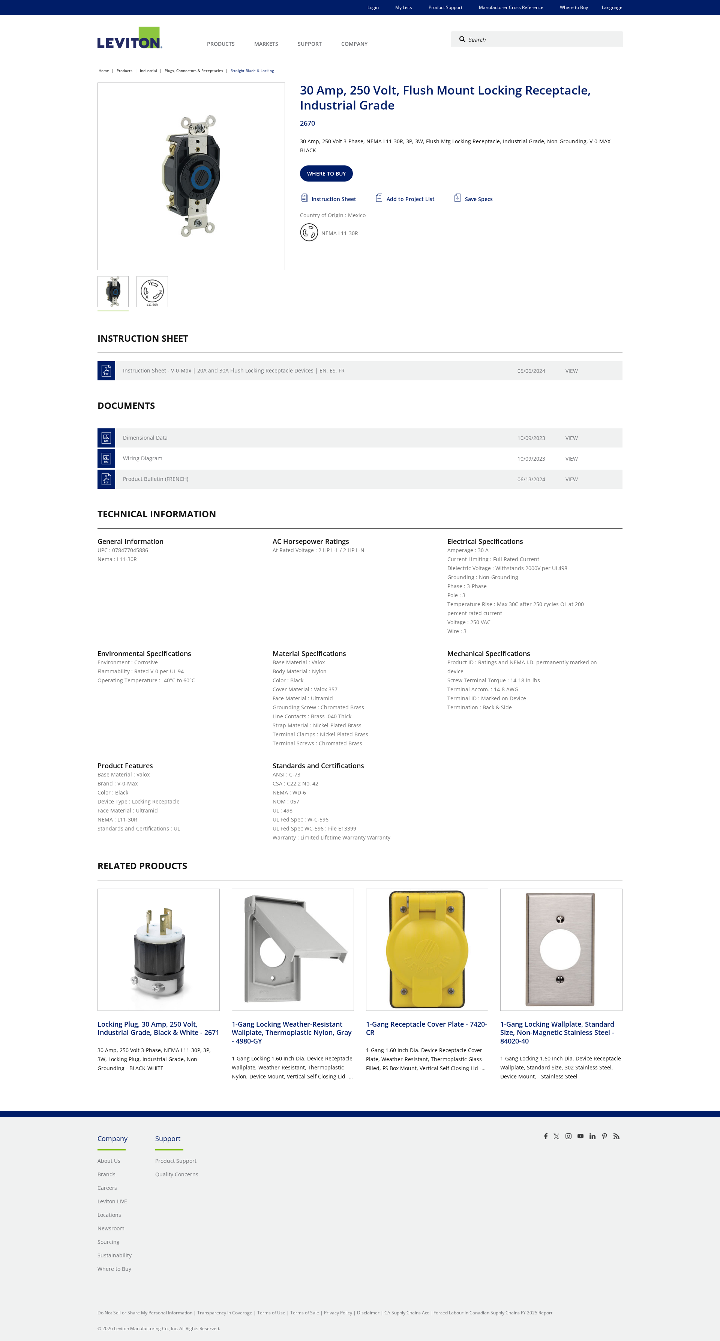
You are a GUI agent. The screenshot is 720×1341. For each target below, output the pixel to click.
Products (124, 70)
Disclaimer (368, 1312)
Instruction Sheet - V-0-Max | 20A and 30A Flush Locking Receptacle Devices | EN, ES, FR (234, 370)
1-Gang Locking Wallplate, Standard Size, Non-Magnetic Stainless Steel (557, 1032)
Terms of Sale (304, 1312)
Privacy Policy (338, 1312)
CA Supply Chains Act (406, 1312)
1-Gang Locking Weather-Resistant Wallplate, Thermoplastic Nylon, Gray (292, 1032)
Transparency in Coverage (224, 1312)
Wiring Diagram (142, 458)
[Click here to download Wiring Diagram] (106, 458)
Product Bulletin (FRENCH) (155, 478)
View (572, 370)
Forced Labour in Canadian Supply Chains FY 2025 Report (493, 1312)
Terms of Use (271, 1312)
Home (104, 70)
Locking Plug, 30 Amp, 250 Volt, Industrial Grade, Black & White (158, 1028)
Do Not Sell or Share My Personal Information (145, 1312)
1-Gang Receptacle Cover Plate (426, 1028)
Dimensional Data (145, 437)
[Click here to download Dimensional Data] (106, 438)
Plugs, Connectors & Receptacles (194, 70)
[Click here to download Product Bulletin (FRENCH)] (106, 479)
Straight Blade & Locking (252, 70)
